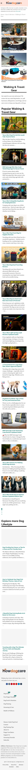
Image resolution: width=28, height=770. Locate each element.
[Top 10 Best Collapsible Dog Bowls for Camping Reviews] (14, 191)
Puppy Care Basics (9, 732)
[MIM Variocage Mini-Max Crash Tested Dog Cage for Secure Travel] (14, 157)
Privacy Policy (6, 764)
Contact (6, 724)
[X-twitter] (9, 684)
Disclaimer (11, 766)
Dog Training (7, 703)
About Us (6, 729)
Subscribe (6, 740)
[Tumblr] (21, 684)
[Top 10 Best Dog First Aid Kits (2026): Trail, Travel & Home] (14, 125)
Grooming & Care (9, 707)
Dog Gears (6, 693)
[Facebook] (7, 684)
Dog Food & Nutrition (10, 700)
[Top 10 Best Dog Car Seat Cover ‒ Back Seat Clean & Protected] (14, 288)
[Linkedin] (19, 684)
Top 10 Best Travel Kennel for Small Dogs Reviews (12, 81)
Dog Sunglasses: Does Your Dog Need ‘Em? (12, 66)
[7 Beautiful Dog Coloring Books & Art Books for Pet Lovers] (14, 603)
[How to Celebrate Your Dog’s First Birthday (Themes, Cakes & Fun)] (14, 569)
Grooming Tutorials (9, 737)
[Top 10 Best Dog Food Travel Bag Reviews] (14, 255)
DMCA (17, 766)
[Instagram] (14, 684)
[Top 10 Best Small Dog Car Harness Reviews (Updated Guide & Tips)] (14, 484)
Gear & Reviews (9, 14)
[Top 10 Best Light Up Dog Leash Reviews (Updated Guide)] (14, 322)
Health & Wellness (9, 710)
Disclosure (21, 764)
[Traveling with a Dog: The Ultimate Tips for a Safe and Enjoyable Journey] (14, 637)
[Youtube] (16, 684)
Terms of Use (13, 764)
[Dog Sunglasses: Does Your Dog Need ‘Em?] (14, 59)
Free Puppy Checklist (10, 697)
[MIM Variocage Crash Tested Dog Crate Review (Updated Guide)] (14, 420)
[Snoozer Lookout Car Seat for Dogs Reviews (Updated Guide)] (14, 43)
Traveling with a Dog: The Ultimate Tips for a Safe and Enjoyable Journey (13, 648)
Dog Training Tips (9, 727)
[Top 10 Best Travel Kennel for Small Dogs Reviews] (14, 73)
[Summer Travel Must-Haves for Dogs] (14, 29)
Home (2, 14)
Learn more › (18, 11)
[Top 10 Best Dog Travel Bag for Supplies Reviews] (14, 223)
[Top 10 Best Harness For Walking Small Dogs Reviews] (14, 452)
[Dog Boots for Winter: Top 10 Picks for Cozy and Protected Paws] (14, 388)
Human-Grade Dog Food (11, 722)
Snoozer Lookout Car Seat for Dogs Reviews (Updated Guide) (12, 51)
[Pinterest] (12, 684)
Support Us (7, 735)
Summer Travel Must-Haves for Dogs (10, 36)
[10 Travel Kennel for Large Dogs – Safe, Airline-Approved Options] (14, 354)
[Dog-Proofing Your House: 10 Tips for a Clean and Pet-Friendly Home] (14, 537)
